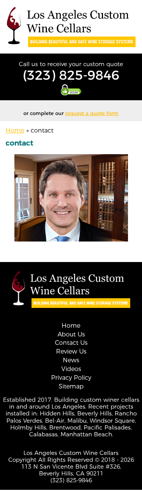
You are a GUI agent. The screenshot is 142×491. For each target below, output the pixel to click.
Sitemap (71, 386)
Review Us (71, 351)
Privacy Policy (71, 377)
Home (15, 130)
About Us (71, 334)
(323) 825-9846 (71, 75)
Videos (71, 369)
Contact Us (71, 342)
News (71, 360)
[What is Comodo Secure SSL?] (71, 90)
